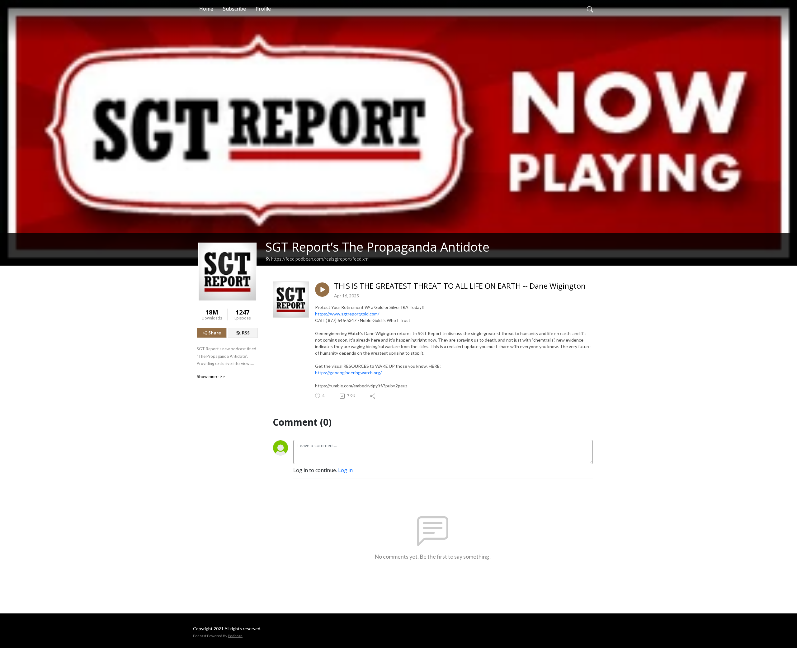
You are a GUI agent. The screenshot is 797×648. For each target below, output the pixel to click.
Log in (345, 470)
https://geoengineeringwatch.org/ (348, 372)
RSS (246, 333)
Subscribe (234, 8)
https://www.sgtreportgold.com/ (347, 313)
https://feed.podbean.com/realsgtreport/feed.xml (320, 259)
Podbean (235, 635)
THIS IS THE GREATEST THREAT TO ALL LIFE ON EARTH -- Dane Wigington (460, 286)
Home (206, 8)
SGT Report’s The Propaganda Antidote (377, 246)
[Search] (590, 8)
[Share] (373, 396)
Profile (263, 8)
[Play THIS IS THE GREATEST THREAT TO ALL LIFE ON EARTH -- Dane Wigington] (322, 289)
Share (214, 333)
